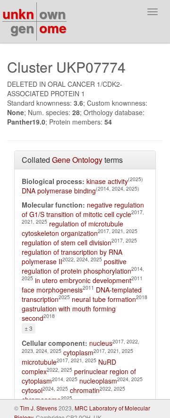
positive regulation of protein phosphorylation (76, 266)
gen (22, 27)
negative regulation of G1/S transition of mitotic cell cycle (83, 209)
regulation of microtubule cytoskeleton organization (72, 228)
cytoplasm (78, 352)
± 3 (29, 328)
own (52, 13)
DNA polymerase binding (59, 190)
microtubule (39, 362)
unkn (18, 13)
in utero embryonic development (83, 280)
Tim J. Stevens (38, 408)
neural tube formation (104, 299)
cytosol (32, 390)
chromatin (85, 390)
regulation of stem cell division (66, 242)
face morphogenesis (52, 289)
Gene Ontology (77, 159)
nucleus (100, 343)
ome (53, 27)
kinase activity (107, 181)
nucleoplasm (98, 380)
